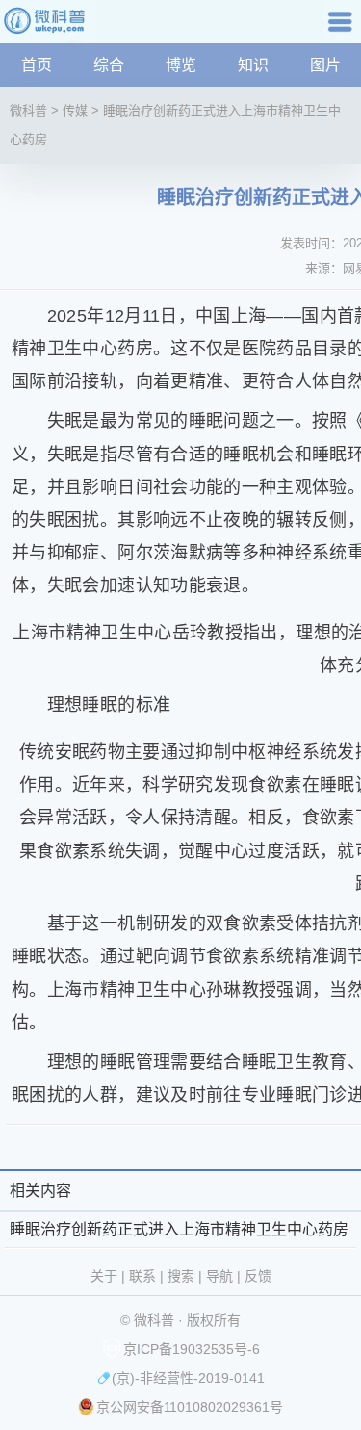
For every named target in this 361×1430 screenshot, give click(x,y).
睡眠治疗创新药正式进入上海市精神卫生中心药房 (179, 1229)
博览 (181, 65)
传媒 (75, 110)
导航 (342, 28)
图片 (325, 65)
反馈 (258, 1276)
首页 (36, 65)
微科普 (28, 110)
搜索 (181, 1276)
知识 (253, 65)
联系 (142, 1276)
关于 (103, 1276)
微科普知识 (48, 28)
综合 (108, 65)
